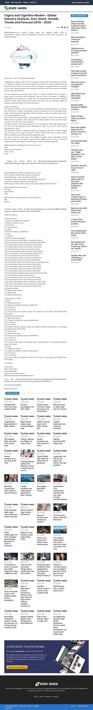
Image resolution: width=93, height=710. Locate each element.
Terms (73, 706)
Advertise (48, 696)
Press (36, 696)
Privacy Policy (83, 706)
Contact (55, 696)
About (41, 696)
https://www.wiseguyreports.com (22, 375)
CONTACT (33, 2)
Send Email (12, 371)
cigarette (9, 82)
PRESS (25, 2)
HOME (7, 2)
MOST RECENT (16, 2)
